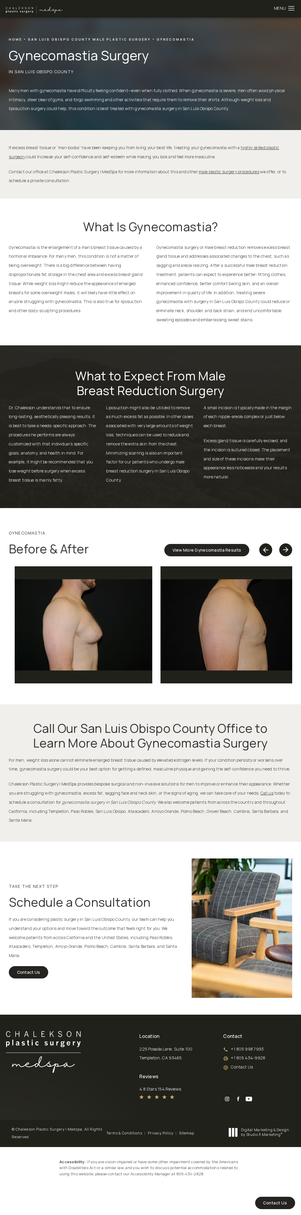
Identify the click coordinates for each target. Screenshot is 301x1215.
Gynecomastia (176, 39)
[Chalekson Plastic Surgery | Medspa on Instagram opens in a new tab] (227, 1099)
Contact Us (28, 972)
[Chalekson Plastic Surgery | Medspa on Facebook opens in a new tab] (238, 1099)
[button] (291, 8)
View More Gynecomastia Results (207, 550)
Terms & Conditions (124, 1133)
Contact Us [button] (275, 1203)
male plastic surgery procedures (229, 171)
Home (15, 39)
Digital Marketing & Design (265, 1132)
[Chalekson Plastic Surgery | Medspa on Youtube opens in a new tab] (249, 1099)
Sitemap (186, 1133)
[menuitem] (227, 1099)
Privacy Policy (160, 1133)
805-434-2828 (189, 1173)
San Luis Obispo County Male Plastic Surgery (89, 39)
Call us (266, 793)
